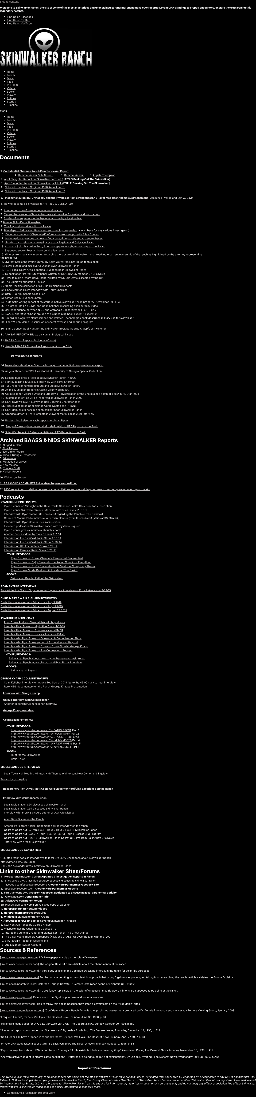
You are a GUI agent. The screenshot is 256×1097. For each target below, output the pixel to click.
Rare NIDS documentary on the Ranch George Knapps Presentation (45, 686)
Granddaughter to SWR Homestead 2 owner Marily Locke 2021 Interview (49, 413)
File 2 (93, 310)
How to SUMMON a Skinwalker (22, 222)
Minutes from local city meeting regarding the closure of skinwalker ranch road (53, 254)
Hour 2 (51, 829)
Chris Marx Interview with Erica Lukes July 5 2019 (31, 602)
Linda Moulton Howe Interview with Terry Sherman (36, 290)
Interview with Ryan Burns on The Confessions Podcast (38, 650)
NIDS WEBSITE (47, 928)
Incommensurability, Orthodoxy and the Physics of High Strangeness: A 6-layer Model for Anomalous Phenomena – (77, 197)
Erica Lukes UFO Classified (21, 880)
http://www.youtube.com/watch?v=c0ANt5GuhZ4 (41, 746)
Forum (11, 75)
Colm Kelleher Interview (18, 719)
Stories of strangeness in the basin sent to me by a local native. (43, 218)
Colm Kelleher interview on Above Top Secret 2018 (35, 682)
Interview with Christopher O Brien (24, 798)
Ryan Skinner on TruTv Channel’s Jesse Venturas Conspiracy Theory (53, 566)
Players (11, 95)
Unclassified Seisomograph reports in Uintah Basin (36, 420)
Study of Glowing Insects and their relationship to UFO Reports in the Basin (52, 426)
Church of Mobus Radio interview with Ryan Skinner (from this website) (48, 518)
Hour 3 (60, 829)
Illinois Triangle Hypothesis (19, 455)
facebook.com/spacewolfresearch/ (26, 884)
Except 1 (79, 314)
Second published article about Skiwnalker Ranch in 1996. (40, 377)
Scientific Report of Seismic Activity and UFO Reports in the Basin (45, 432)
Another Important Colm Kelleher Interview (30, 703)
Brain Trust (18, 759)
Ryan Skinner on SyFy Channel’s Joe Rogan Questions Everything (51, 562)
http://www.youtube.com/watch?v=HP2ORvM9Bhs (41, 743)
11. (38, 483)
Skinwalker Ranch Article (33, 916)
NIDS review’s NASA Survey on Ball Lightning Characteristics (42, 401)
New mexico (10, 465)
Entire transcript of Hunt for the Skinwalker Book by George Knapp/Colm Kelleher (56, 328)
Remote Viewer (74, 175)
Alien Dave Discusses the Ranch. (24, 819)
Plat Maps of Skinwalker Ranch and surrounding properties (40, 230)
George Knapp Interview (18, 710)
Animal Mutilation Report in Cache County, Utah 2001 (37, 389)
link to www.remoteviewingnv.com (22, 1010)
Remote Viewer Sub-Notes (35, 175)
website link (40, 940)
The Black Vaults (14, 936)
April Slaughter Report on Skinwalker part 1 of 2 (33, 179)
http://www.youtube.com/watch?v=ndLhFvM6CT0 (41, 740)
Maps (10, 78)
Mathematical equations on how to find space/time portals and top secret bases (54, 238)
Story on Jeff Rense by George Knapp (27, 924)
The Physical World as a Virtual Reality (27, 226)
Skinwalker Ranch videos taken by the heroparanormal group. (47, 658)
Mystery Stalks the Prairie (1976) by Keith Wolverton (37, 261)
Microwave (9, 458)
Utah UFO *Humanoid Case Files (25, 294)
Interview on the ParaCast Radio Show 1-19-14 (32, 538)
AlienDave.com (14, 896)
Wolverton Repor (14, 477)
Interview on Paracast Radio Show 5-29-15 (30, 550)
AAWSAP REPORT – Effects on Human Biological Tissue (39, 334)
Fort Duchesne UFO (16, 892)
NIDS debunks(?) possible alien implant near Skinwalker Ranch (43, 409)
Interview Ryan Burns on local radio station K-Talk (34, 634)
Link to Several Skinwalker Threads (53, 920)
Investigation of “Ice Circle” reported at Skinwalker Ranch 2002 (43, 397)
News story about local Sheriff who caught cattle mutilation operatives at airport (54, 365)
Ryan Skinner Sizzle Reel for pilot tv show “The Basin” (44, 570)
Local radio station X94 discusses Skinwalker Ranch (36, 808)
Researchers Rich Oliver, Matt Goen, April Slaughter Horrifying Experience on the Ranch (58, 788)
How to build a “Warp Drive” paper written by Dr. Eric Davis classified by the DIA (54, 277)
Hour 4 (69, 829)
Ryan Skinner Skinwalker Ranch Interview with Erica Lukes (40, 510)
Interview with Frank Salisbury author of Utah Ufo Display (39, 812)
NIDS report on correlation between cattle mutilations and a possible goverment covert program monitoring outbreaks (77, 489)
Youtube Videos (37, 908)
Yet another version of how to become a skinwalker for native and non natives (52, 214)
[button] (128, 110)
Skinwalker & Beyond (24, 670)
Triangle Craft (11, 468)
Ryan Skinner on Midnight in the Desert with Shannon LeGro (41, 506)
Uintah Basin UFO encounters (23, 298)
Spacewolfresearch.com (19, 888)
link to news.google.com (16, 997)
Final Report (10, 448)
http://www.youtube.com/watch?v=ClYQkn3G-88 (41, 737)
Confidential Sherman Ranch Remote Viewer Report (36, 171)
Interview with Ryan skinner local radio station (32, 522)
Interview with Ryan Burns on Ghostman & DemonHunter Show (43, 638)
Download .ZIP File (108, 302)
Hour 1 (42, 829)
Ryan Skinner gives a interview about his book (32, 530)
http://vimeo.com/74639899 (18, 862)
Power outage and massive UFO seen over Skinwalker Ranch (41, 265)
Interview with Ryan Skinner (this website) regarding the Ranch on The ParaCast (53, 514)
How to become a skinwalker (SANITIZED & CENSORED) (38, 203)
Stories (11, 101)
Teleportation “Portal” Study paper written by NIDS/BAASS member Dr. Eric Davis (55, 273)
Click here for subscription (95, 506)
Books (11, 91)
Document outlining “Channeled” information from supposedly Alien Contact (52, 234)
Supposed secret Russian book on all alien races (34, 250)
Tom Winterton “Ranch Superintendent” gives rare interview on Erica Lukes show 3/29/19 (56, 590)
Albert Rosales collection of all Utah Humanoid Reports (38, 286)
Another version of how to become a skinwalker (33, 210)
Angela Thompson (104, 175)
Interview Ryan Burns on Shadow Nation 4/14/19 (33, 630)
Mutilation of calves (15, 461)
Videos (11, 88)
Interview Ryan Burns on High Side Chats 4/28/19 (34, 626)
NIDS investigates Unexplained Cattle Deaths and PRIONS (41, 405)
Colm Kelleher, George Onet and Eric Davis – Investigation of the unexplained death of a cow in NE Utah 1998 (72, 393)
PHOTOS (12, 85)
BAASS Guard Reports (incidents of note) (30, 340)
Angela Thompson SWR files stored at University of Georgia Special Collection (53, 371)
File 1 (84, 310)
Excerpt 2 (91, 314)
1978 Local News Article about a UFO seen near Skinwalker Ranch (46, 269)
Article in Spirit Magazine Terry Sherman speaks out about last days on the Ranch (55, 246)
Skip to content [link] (9, 1)
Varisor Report (12, 471)
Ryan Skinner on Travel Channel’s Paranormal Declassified (47, 558)
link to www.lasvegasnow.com (19, 957)
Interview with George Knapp (21, 693)
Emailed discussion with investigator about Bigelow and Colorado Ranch (49, 242)
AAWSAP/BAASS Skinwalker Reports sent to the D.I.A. (38, 346)
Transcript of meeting (14, 779)
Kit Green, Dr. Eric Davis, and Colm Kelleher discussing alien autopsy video (52, 306)
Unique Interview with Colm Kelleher (26, 699)
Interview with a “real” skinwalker (25, 841)
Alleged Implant (12, 445)
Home (10, 71)
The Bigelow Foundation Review (25, 281)
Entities (11, 98)
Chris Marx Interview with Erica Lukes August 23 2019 (34, 610)
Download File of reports (26, 355)
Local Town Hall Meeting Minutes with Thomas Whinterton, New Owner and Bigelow (56, 773)
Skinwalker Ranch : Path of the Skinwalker (36, 578)
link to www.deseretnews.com (19, 964)
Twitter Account (31, 944)
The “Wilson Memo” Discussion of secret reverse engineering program (49, 322)
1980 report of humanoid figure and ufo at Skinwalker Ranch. (42, 385)
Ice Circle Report (13, 451)
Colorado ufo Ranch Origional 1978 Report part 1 (35, 187)
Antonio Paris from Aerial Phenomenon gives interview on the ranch (46, 825)
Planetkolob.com (15, 904)
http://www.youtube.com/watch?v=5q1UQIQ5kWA (41, 730)
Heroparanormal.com (17, 876)
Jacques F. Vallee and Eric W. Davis (171, 197)
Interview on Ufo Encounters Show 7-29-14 (30, 546)
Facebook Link (36, 912)
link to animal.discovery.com (18, 1003)
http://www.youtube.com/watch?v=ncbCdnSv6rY (41, 733)
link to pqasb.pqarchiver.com (18, 984)
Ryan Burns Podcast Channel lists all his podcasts (34, 622)
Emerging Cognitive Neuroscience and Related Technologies (43, 318)
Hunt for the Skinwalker (25, 754)
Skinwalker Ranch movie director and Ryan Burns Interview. (45, 662)
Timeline (12, 105)
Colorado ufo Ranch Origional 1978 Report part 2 (35, 191)
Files (10, 81)
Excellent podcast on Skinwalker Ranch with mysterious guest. (42, 526)
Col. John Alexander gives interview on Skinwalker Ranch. (36, 866)
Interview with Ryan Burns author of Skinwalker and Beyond (41, 642)
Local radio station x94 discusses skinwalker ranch (35, 804)
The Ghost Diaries (77, 932)
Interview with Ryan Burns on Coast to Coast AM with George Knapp (46, 646)
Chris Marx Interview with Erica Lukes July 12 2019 (32, 606)
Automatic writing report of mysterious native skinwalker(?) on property (50, 302)
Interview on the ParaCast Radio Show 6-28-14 (33, 542)
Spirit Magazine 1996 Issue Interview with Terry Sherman (40, 381)
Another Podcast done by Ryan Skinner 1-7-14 (32, 534)
